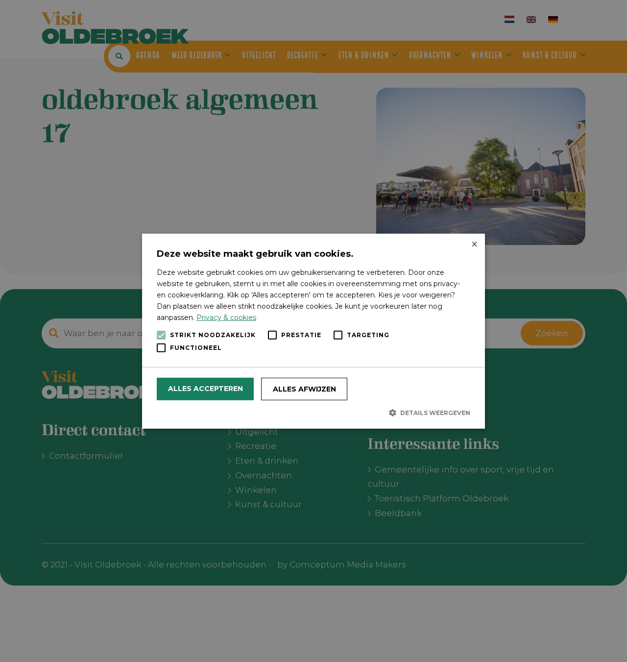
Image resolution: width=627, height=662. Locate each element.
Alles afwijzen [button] (304, 389)
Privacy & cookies (226, 317)
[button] (313, 412)
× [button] (474, 244)
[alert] (313, 331)
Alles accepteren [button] (205, 388)
